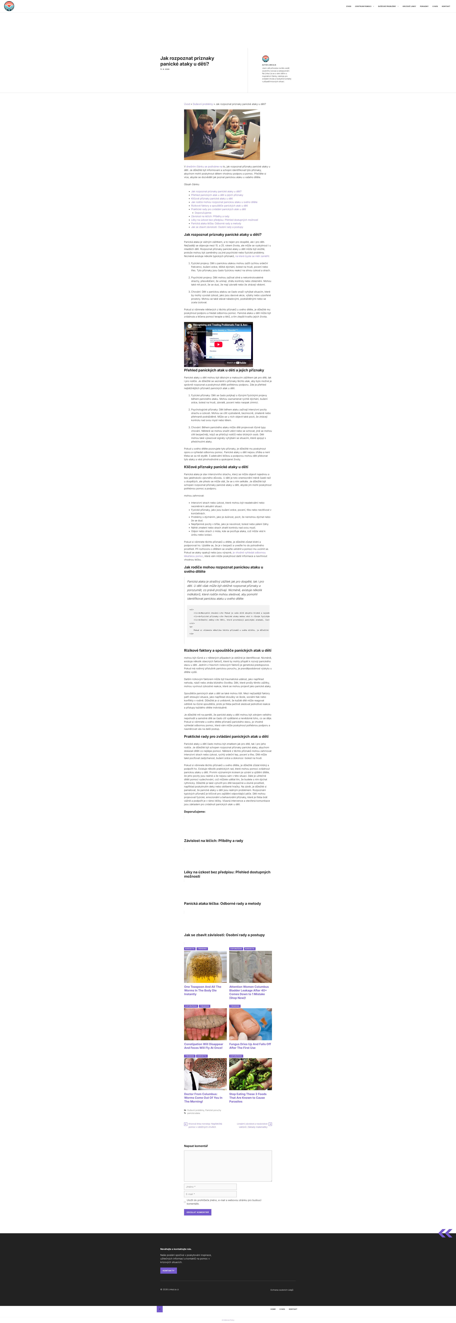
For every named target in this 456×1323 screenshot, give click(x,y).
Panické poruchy (213, 1110)
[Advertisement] (228, 30)
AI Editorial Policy (228, 1320)
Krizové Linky (409, 6)
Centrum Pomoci (363, 6)
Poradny (424, 6)
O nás (435, 6)
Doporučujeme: (203, 212)
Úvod (348, 6)
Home (273, 1309)
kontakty (169, 1270)
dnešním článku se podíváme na (204, 166)
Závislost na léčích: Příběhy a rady (210, 216)
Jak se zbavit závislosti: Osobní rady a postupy (217, 227)
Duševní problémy (387, 6)
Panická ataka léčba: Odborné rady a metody (216, 223)
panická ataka (193, 1113)
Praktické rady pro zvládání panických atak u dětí (218, 209)
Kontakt (446, 6)
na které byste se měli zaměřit (252, 256)
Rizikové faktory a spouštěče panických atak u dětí (219, 205)
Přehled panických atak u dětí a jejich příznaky (217, 195)
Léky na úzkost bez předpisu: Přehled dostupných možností (224, 219)
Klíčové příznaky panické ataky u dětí (212, 198)
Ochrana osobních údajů (281, 1290)
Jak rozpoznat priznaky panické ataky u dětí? (216, 191)
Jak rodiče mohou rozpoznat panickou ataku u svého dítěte (224, 202)
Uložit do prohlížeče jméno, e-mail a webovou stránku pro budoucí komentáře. (224, 1202)
